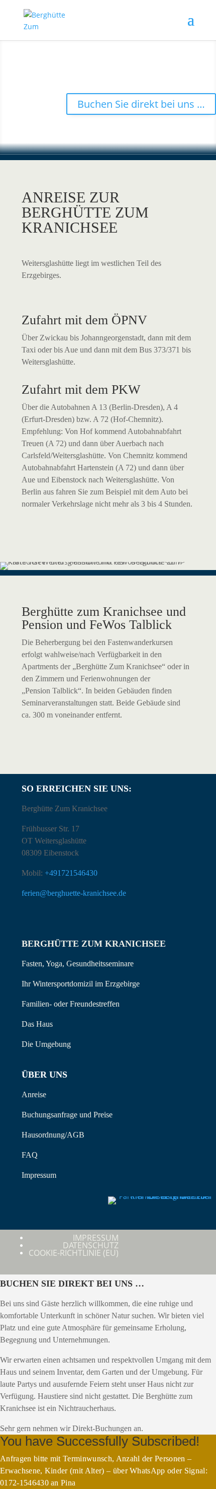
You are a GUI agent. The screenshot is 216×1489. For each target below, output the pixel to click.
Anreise (34, 1094)
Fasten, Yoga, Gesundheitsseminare (78, 963)
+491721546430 (71, 873)
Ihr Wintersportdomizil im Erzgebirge (81, 983)
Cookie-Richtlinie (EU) (74, 1252)
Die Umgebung (46, 1044)
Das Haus (37, 1024)
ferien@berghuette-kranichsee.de (74, 893)
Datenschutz (91, 1245)
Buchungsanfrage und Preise (67, 1114)
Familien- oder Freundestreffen (71, 1004)
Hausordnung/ (44, 1134)
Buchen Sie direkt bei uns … (141, 104)
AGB (75, 1134)
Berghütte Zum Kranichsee (94, 944)
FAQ (30, 1155)
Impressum (39, 1175)
